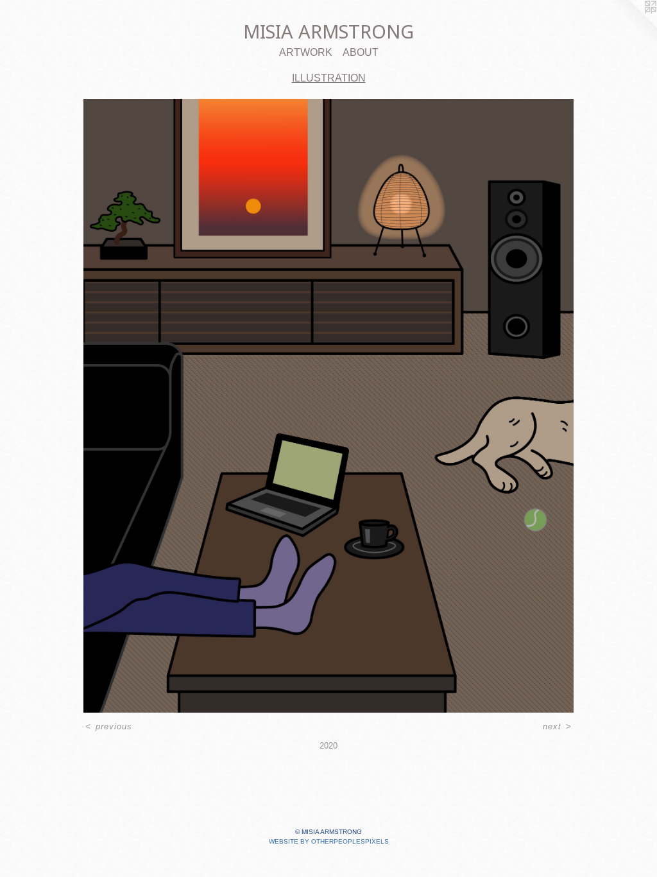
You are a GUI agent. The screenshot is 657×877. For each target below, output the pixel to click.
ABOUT (361, 52)
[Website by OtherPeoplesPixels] (631, 25)
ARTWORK (305, 52)
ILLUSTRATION (329, 78)
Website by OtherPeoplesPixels (329, 841)
